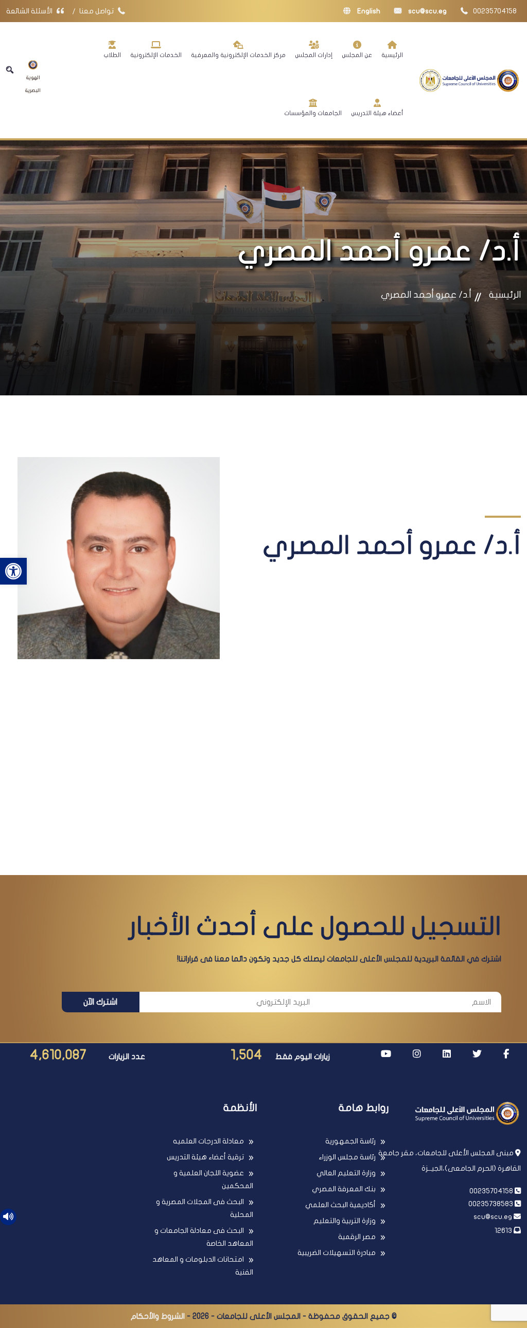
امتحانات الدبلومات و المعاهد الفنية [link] (202, 1266)
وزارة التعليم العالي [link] (346, 1173)
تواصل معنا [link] (97, 11)
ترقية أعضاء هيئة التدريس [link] (205, 1157)
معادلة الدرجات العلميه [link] (208, 1141)
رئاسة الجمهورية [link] (350, 1141)
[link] (13, 571)
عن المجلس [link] (357, 55)
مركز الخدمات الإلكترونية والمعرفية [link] (238, 55)
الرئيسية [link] (392, 55)
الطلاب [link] (112, 55)
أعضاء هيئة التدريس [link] (377, 113)
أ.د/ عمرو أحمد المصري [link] (426, 295)
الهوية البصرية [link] (33, 84)
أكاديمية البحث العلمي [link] (340, 1205)
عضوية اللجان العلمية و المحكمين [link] (213, 1179)
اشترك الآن (100, 1002)
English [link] (368, 11)
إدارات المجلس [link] (313, 55)
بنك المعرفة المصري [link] (344, 1189)
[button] (9, 70)
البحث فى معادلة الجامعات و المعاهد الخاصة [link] (203, 1237)
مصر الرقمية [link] (357, 1237)
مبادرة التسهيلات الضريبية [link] (336, 1253)
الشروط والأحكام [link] (158, 1316)
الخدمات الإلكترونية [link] (156, 55)
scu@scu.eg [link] (427, 11)
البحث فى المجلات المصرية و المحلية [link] (204, 1208)
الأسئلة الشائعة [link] (30, 11)
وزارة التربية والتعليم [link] (344, 1221)
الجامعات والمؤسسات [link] (313, 113)
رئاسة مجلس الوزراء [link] (347, 1157)
